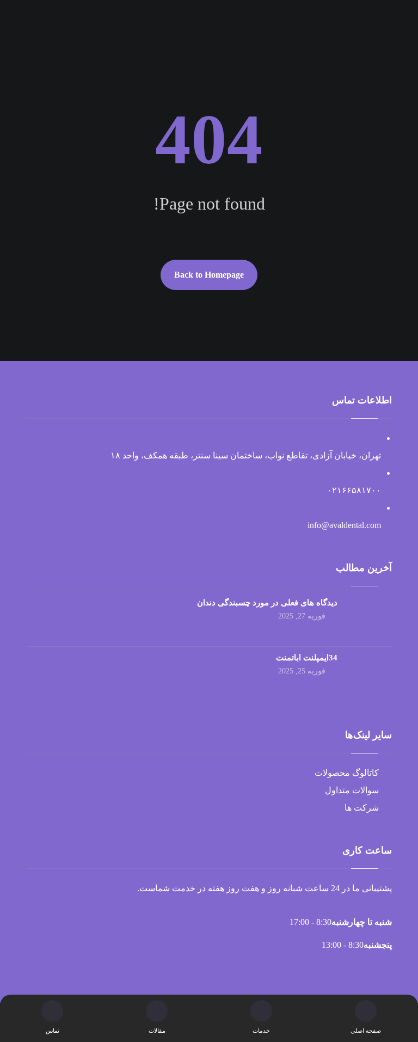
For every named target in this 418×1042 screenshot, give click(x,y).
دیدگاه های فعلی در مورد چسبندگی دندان (267, 602)
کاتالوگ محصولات (347, 772)
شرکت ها (362, 807)
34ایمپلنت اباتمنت (306, 657)
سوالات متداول (352, 790)
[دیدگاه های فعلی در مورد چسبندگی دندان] (370, 619)
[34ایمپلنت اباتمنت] (370, 674)
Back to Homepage (209, 274)
